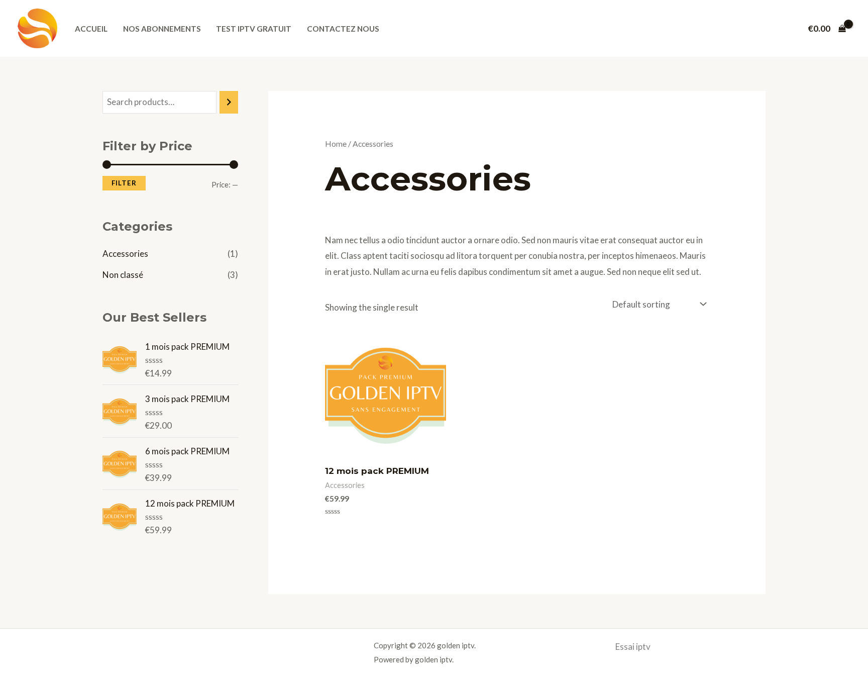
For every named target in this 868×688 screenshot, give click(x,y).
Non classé (122, 274)
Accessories (125, 253)
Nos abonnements (162, 28)
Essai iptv (632, 646)
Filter (124, 183)
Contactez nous (343, 28)
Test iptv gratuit (253, 28)
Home (336, 143)
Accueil (91, 28)
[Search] (229, 102)
